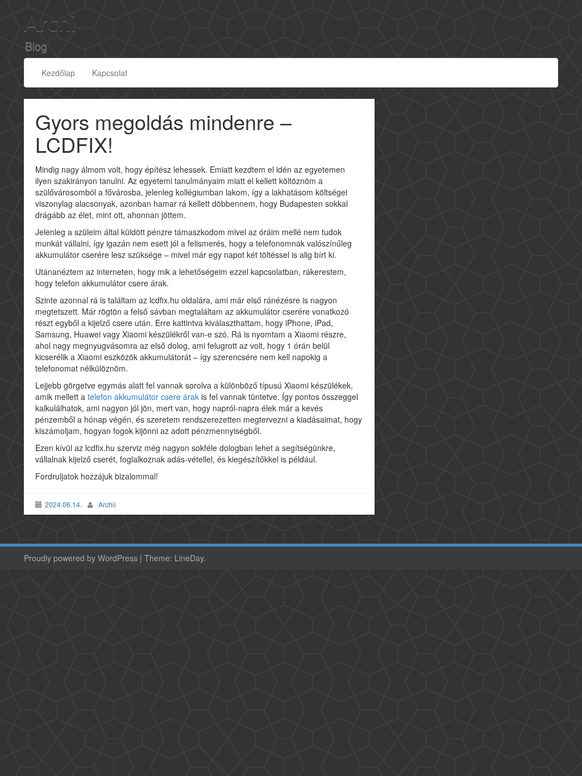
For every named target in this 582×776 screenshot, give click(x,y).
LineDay (188, 558)
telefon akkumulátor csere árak (144, 396)
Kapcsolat (109, 72)
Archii (107, 504)
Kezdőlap (58, 72)
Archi (50, 24)
